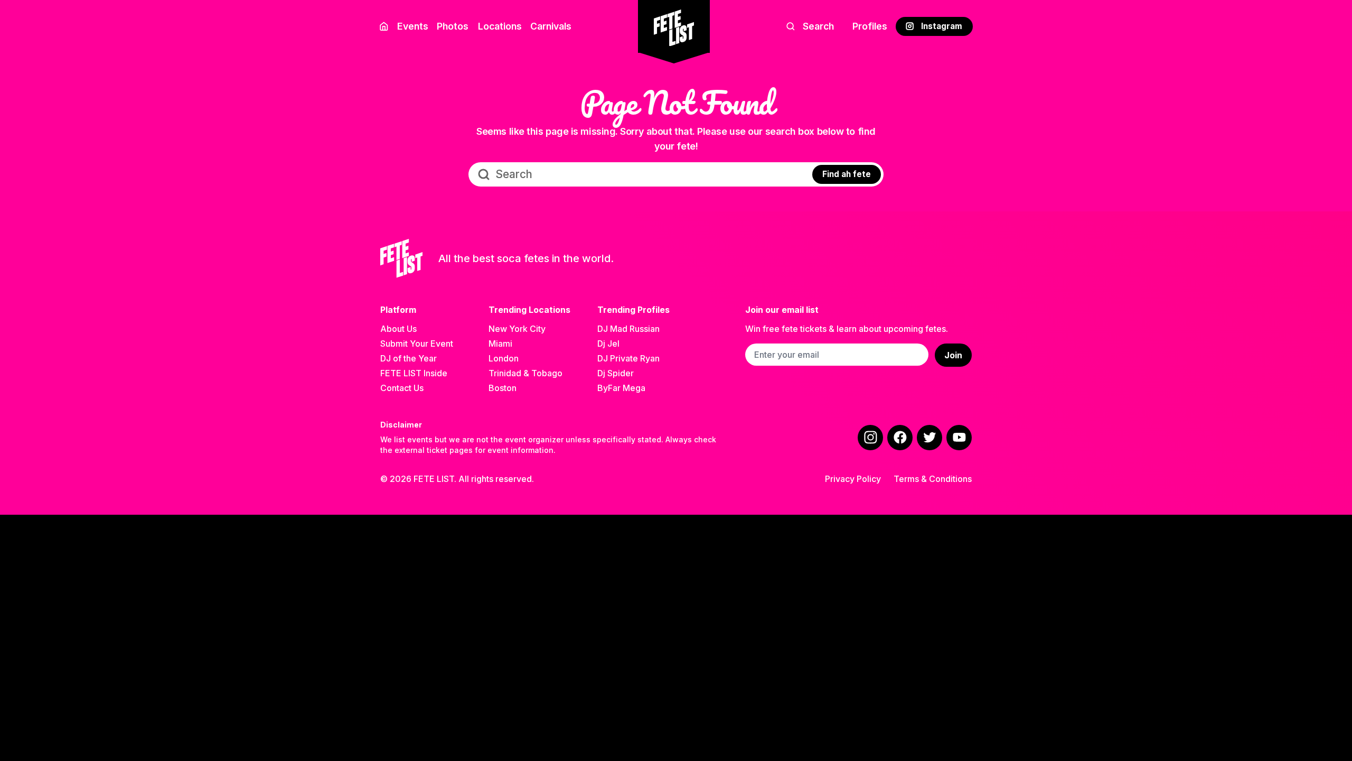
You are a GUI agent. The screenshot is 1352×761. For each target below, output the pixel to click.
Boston (503, 388)
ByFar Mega (621, 388)
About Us (398, 328)
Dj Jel (608, 343)
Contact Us (402, 388)
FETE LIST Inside (413, 373)
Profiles (869, 26)
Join (953, 355)
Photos (452, 26)
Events (412, 26)
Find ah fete (846, 174)
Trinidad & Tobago (525, 373)
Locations (500, 26)
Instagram (941, 26)
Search (818, 26)
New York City (517, 328)
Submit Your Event (416, 343)
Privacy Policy (853, 479)
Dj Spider (615, 373)
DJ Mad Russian (628, 328)
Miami (500, 343)
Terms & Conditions (933, 479)
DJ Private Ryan (628, 358)
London (504, 358)
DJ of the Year (408, 358)
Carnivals (550, 26)
